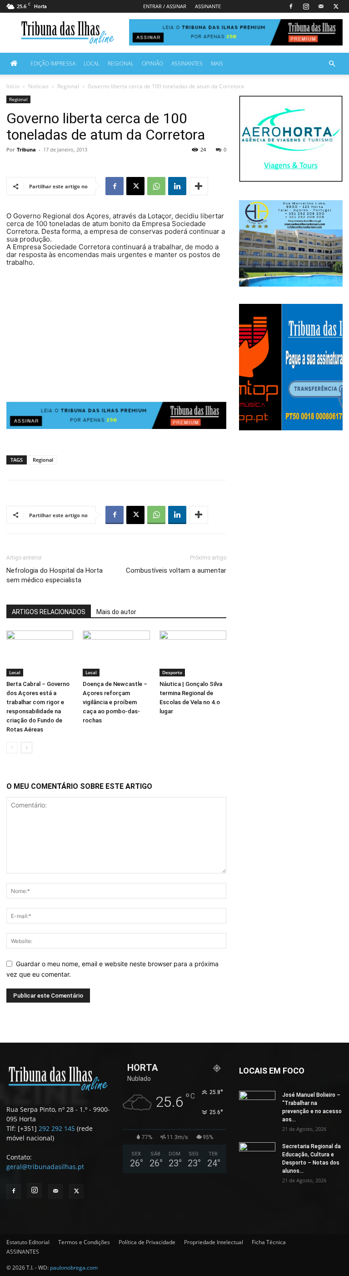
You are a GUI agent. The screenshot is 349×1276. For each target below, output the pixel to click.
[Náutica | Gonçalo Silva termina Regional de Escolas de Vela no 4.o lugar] (193, 653)
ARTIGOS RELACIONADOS (48, 611)
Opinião (152, 63)
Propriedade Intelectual (213, 1242)
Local (92, 63)
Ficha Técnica (269, 1242)
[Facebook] (291, 6)
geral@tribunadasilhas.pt (45, 1166)
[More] (198, 186)
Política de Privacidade (147, 1242)
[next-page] (26, 747)
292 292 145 (57, 1128)
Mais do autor (116, 611)
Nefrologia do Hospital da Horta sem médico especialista (54, 575)
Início (13, 86)
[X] (336, 6)
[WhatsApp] (156, 186)
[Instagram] (306, 6)
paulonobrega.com (74, 1267)
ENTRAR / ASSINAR (164, 6)
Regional (121, 63)
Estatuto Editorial (28, 1242)
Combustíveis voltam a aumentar (176, 570)
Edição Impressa (52, 63)
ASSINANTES (187, 63)
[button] (332, 64)
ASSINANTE (208, 6)
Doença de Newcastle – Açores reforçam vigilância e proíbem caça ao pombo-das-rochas (115, 702)
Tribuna (26, 149)
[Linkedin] (177, 186)
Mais (217, 63)
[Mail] (321, 6)
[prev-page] (12, 747)
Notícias (38, 86)
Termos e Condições (84, 1242)
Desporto (172, 672)
